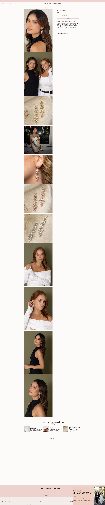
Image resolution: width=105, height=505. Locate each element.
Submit (83, 498)
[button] (49, 3)
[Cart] (102, 3)
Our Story (37, 503)
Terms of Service (44, 495)
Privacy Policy (56, 494)
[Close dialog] (103, 488)
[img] (52, 423)
